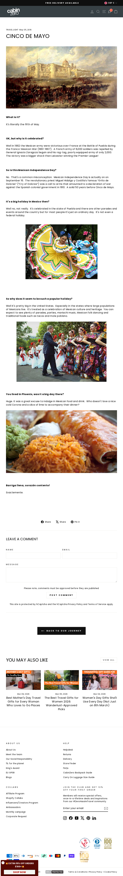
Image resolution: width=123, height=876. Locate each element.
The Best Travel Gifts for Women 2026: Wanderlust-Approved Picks (61, 703)
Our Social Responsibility (19, 759)
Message (12, 564)
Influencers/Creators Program (22, 802)
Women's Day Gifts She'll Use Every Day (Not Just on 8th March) (99, 701)
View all (109, 660)
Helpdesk (68, 749)
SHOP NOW (19, 872)
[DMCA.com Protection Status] (54, 872)
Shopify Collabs (14, 798)
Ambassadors (13, 807)
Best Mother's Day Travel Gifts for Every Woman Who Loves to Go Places (23, 701)
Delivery (67, 759)
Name (10, 549)
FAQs (66, 768)
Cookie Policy (110, 872)
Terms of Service (97, 604)
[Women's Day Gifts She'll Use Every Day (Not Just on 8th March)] (99, 680)
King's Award (13, 768)
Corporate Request (16, 816)
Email (66, 549)
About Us (11, 749)
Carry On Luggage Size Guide (79, 777)
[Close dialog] (3, 862)
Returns (67, 754)
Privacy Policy (75, 604)
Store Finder (69, 763)
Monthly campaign (16, 812)
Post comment (62, 595)
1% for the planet (15, 763)
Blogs (9, 777)
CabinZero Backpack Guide (77, 772)
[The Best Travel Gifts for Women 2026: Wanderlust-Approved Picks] (61, 680)
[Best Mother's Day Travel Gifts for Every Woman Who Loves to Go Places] (23, 680)
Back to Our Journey (63, 630)
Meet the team (14, 754)
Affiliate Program (15, 793)
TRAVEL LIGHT (12, 29)
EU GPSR (10, 772)
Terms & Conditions (77, 872)
